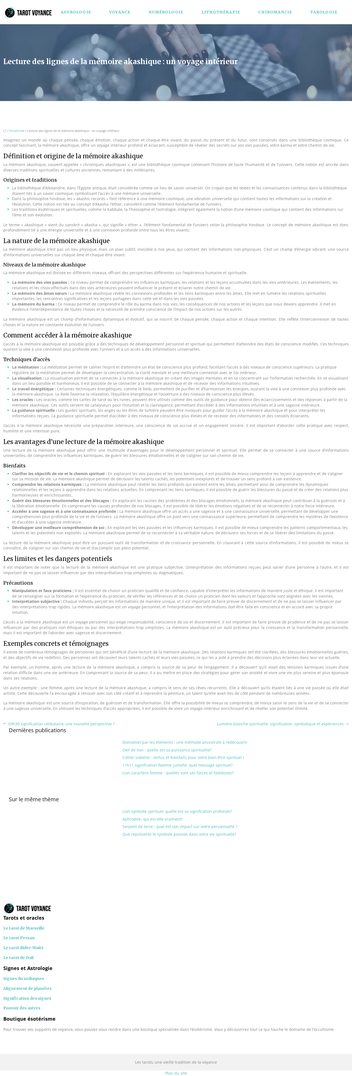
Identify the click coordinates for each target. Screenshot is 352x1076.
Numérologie (165, 12)
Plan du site (176, 1073)
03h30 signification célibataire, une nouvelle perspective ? (61, 723)
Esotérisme (16, 131)
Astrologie (76, 12)
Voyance (119, 12)
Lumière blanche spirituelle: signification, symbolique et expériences (280, 723)
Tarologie (323, 12)
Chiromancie (275, 12)
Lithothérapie (221, 12)
